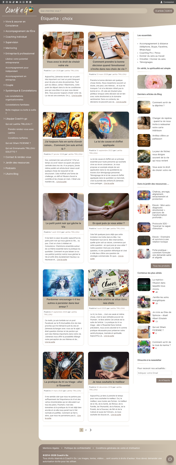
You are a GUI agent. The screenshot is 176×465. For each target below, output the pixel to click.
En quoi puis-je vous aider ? (109, 223)
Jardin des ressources (17, 162)
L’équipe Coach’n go (16, 118)
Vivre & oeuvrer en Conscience (15, 23)
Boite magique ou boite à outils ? (21, 112)
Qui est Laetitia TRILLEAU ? (19, 124)
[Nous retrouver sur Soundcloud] (20, 2)
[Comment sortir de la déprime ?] (143, 107)
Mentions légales (51, 448)
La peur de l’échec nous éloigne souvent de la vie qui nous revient (161, 156)
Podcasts (11, 168)
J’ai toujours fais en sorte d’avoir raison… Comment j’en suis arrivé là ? (63, 145)
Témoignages (146, 62)
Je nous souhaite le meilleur (109, 381)
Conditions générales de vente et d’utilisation (118, 448)
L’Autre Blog (12, 173)
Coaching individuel (16, 36)
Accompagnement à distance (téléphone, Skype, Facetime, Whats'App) (154, 46)
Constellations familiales (17, 104)
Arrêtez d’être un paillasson (160, 137)
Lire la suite (77, 95)
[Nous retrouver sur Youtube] (16, 2)
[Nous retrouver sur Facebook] (3, 2)
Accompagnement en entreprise (16, 78)
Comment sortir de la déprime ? (161, 104)
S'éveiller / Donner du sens (153, 59)
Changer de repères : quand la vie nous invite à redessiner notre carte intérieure (162, 124)
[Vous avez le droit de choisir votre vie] (143, 171)
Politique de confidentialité (77, 448)
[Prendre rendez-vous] (30, 2)
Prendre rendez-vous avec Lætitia (21, 131)
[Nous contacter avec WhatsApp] (23, 2)
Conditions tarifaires (18, 138)
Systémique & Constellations (21, 90)
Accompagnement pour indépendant (17, 69)
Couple (9, 85)
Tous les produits (161, 266)
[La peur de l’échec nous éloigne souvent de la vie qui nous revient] (143, 156)
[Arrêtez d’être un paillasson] (143, 140)
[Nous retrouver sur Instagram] (6, 2)
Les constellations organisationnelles (14, 98)
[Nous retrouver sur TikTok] (13, 2)
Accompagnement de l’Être (20, 31)
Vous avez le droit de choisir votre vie (161, 168)
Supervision (12, 42)
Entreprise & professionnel (20, 53)
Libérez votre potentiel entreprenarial (17, 61)
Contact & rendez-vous (18, 157)
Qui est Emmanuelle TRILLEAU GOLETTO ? (20, 150)
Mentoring (11, 48)
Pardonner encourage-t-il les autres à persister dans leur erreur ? (63, 303)
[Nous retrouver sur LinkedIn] (10, 2)
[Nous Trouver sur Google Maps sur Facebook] (27, 2)
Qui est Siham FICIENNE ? (18, 143)
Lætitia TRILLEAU (71, 71)
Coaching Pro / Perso (150, 53)
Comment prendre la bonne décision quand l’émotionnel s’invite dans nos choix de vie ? (109, 65)
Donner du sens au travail (152, 56)
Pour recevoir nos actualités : (151, 368)
